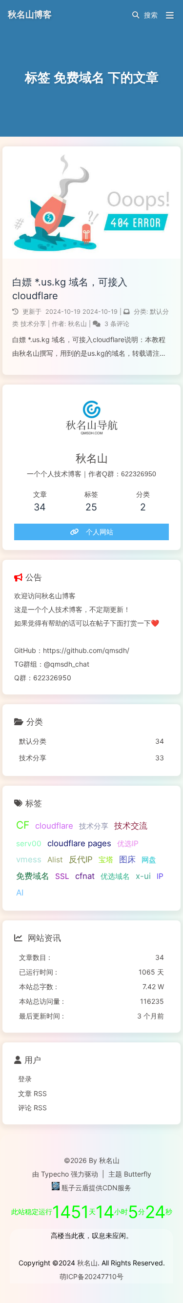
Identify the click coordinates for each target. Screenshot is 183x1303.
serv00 (28, 843)
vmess (28, 859)
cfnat (85, 876)
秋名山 (78, 323)
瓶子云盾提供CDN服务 (95, 1187)
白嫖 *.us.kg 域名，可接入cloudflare (69, 289)
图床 (127, 859)
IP (160, 876)
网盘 (149, 859)
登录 (25, 1079)
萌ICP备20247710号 (91, 1276)
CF (22, 825)
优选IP (128, 843)
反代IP (81, 859)
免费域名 (32, 876)
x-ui (143, 876)
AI (19, 892)
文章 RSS (32, 1093)
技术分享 (33, 323)
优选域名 (115, 876)
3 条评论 (116, 323)
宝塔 (106, 859)
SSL (62, 876)
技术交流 (130, 826)
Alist (55, 859)
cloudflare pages (79, 843)
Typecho (55, 1174)
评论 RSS (32, 1107)
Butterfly (137, 1174)
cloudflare (54, 826)
